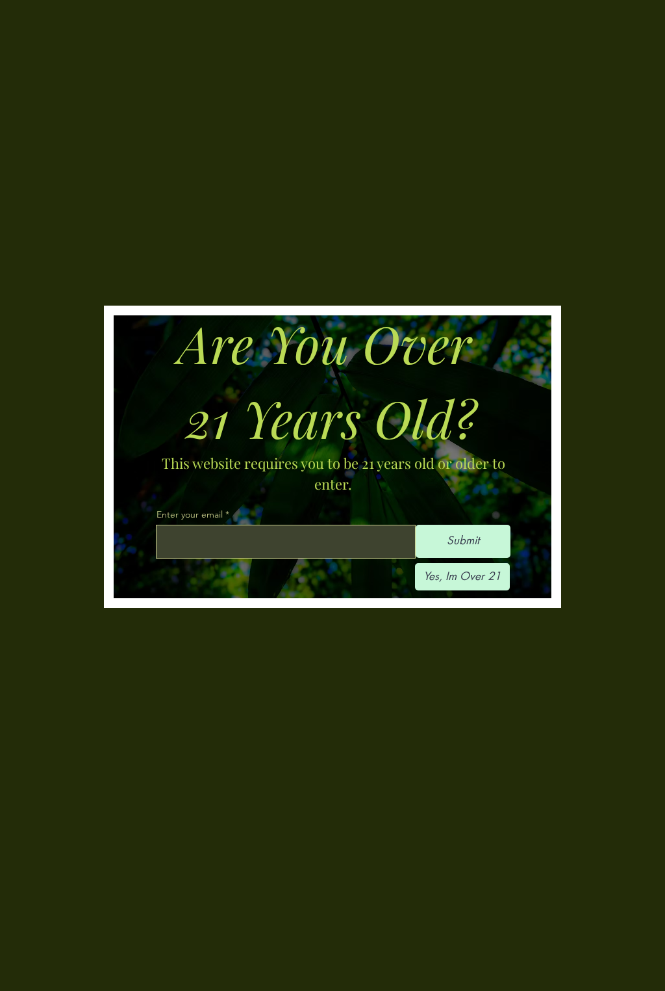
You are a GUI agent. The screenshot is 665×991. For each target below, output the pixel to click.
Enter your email (190, 514)
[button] (462, 576)
